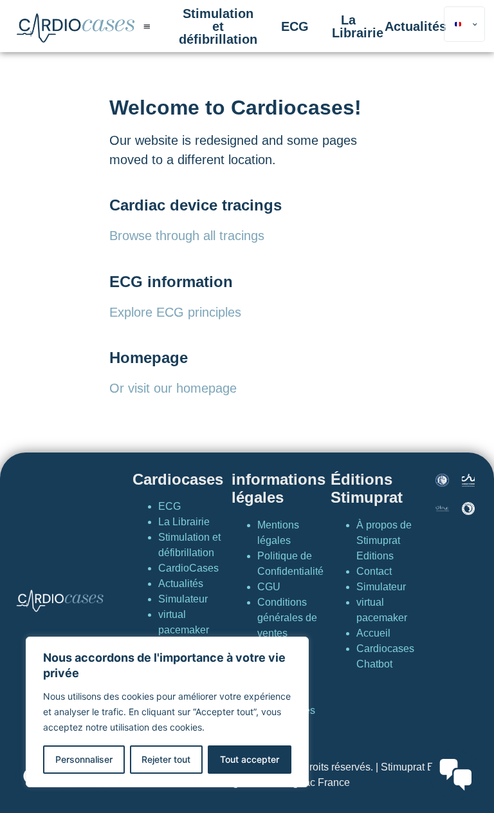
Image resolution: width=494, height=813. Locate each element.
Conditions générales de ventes (287, 618)
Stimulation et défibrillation (218, 26)
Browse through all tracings (186, 236)
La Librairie (357, 26)
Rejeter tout (166, 759)
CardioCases (188, 568)
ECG (295, 26)
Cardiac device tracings (195, 205)
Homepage (148, 357)
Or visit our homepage (173, 388)
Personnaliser (84, 759)
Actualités (415, 26)
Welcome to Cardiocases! (235, 107)
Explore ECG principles (175, 312)
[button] (147, 26)
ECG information (171, 281)
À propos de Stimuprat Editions (384, 540)
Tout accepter (249, 759)
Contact (374, 571)
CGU (268, 586)
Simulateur (183, 598)
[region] (167, 712)
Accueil (373, 633)
